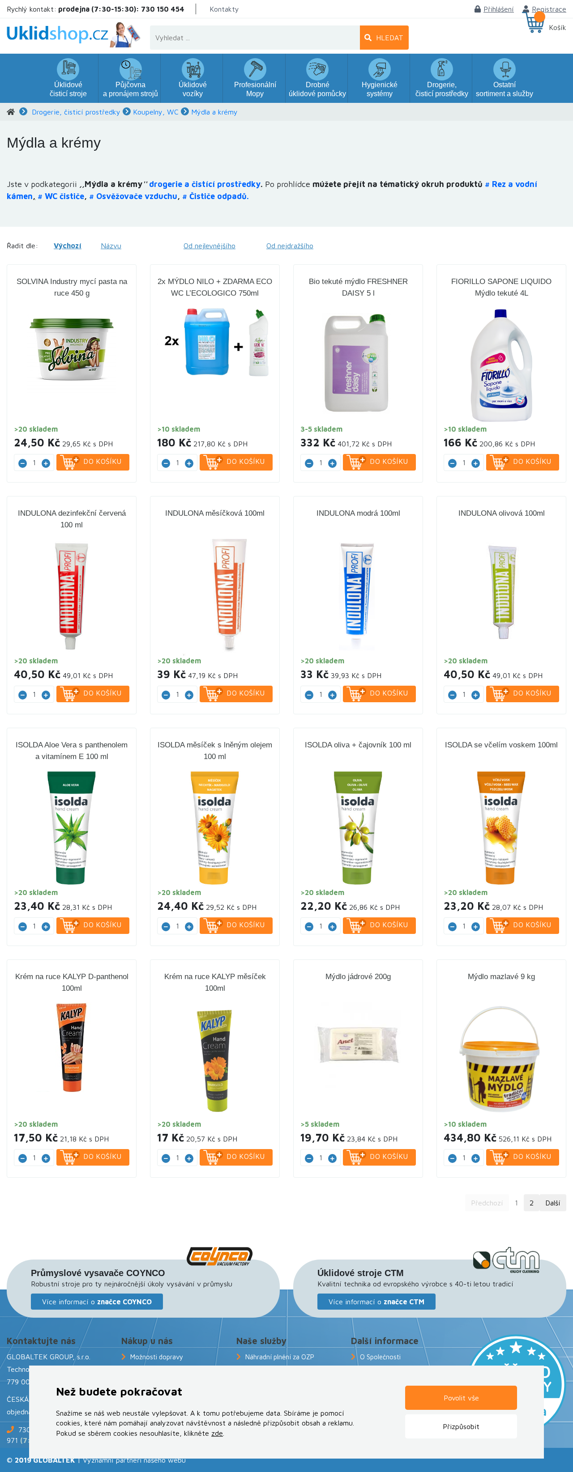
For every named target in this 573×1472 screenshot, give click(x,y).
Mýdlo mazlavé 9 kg (501, 976)
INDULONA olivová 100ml (501, 513)
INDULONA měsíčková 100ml (215, 513)
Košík (557, 27)
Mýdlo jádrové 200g (358, 976)
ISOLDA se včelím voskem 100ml (501, 745)
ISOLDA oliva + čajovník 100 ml (358, 745)
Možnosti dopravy (156, 1357)
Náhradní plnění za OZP (279, 1357)
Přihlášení (498, 9)
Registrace (549, 9)
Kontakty (224, 9)
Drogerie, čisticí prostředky (76, 112)
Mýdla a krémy (214, 112)
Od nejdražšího (289, 246)
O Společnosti (380, 1357)
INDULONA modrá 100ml (358, 513)
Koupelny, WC (156, 112)
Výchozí (67, 246)
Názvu (111, 246)
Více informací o (97, 1302)
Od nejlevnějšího (209, 246)
